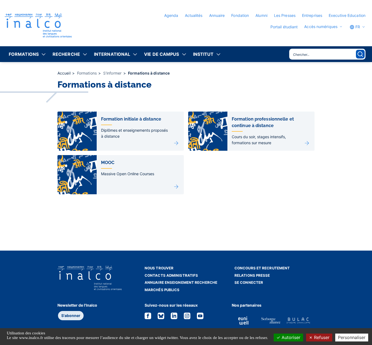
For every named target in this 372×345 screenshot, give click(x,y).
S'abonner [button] (70, 315)
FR (357, 26)
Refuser (321, 337)
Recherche (66, 54)
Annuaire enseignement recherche (181, 282)
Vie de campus (161, 54)
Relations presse (252, 275)
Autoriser (290, 337)
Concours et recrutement (262, 268)
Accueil (64, 73)
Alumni (261, 15)
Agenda (171, 15)
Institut (203, 54)
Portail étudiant (284, 26)
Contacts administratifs (171, 275)
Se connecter (248, 282)
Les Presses (284, 15)
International (112, 54)
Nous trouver (159, 268)
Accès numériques (320, 26)
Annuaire (217, 15)
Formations (24, 54)
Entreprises (312, 15)
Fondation (240, 15)
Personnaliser (351, 337)
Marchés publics (162, 290)
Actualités (194, 15)
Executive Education (347, 15)
